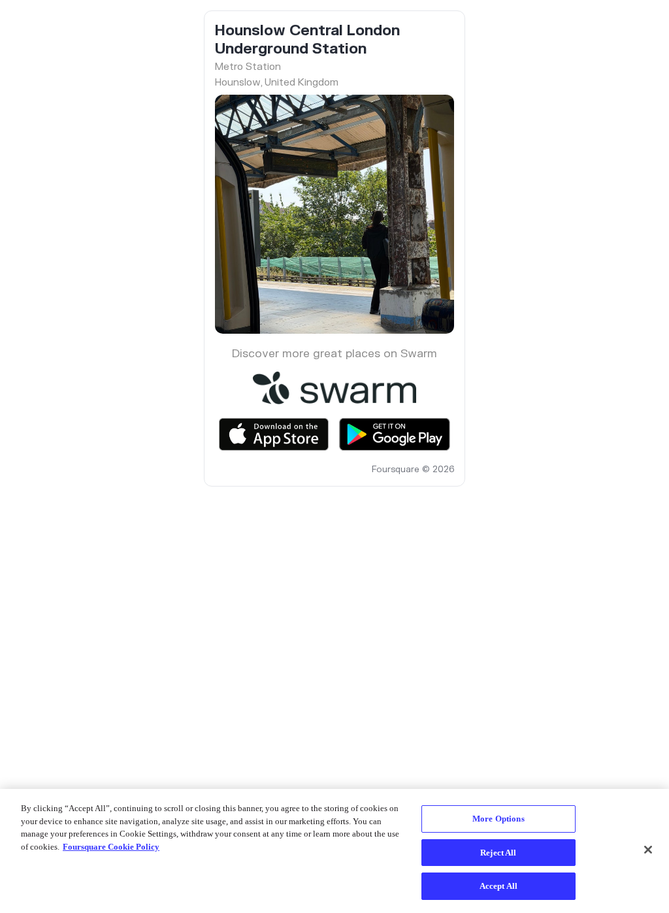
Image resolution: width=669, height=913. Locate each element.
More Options (498, 819)
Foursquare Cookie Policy (111, 847)
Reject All (498, 852)
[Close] (648, 849)
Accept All (498, 886)
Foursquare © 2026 (413, 469)
